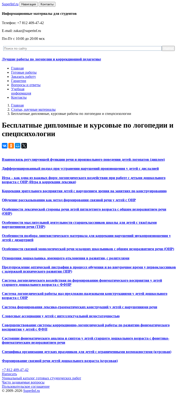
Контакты (19, 97)
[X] (24, 145)
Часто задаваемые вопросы (23, 382)
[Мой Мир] (17, 145)
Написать (9, 374)
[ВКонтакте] (4, 145)
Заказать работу (23, 77)
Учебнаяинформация (21, 91)
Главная (17, 68)
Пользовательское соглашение (26, 386)
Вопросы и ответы (26, 85)
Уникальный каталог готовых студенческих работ (41, 378)
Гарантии (18, 81)
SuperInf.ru (31, 391)
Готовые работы (24, 72)
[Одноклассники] (11, 145)
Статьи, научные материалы (33, 109)
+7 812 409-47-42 (15, 370)
